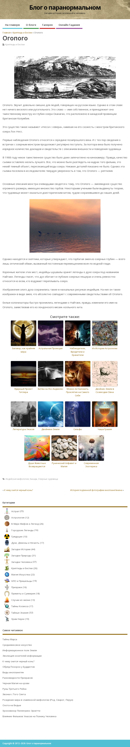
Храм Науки (17, 618)
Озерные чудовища (48, 479)
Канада (33, 479)
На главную (12, 24)
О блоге (31, 24)
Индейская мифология (17, 479)
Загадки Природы (21, 555)
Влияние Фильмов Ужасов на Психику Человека (29, 716)
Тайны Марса (10, 639)
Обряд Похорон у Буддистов (19, 666)
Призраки (16, 587)
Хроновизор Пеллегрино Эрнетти (21, 710)
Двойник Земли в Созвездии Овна (104, 390)
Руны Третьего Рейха (14, 688)
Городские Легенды (22, 530)
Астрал (15, 511)
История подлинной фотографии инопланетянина (96, 490)
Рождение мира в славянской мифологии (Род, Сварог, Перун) (38, 699)
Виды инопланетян (13, 672)
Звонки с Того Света (14, 694)
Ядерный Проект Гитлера (23, 390)
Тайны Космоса (19, 606)
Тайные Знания (19, 612)
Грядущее (17, 536)
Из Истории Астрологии (104, 348)
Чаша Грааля (105, 429)
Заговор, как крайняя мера (23, 350)
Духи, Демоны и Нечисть (25, 542)
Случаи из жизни (20, 600)
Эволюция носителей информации (22, 655)
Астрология (17, 517)
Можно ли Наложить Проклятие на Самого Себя (77, 392)
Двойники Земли (50, 429)
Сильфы (77, 429)
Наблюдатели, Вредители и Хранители (77, 351)
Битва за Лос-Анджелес (50, 388)
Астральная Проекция (50, 348)
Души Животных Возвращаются (37, 465)
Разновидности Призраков (18, 677)
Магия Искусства (20, 574)
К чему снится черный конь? (18, 490)
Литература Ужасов (23, 429)
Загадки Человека (21, 562)
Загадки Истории (20, 549)
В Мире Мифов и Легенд (25, 523)
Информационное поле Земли (20, 650)
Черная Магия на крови (16, 683)
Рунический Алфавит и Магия (64, 465)
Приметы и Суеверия (23, 593)
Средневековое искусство (17, 644)
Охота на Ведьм (12, 705)
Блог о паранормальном (65, 7)
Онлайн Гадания (69, 24)
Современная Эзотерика (91, 465)
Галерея (47, 24)
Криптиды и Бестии (15, 44)
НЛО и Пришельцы (21, 581)
